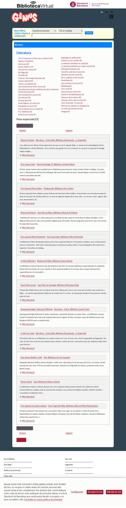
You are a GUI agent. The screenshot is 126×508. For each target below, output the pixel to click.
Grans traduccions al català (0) (30, 109)
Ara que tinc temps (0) (27, 70)
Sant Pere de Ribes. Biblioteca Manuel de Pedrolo (57, 213)
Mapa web (8, 476)
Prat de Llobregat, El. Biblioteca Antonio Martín (56, 164)
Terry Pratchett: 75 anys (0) (72, 103)
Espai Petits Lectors (28, 285)
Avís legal (7, 465)
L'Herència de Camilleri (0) (71, 60)
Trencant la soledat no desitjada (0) (75, 106)
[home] (24, 17)
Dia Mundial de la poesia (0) (29, 95)
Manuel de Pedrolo (28, 213)
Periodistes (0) (66, 80)
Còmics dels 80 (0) (25, 81)
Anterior (22, 131)
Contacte (68, 470)
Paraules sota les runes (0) (71, 75)
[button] (112, 17)
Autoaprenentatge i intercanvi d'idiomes (37, 309)
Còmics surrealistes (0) (27, 84)
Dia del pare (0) (24, 97)
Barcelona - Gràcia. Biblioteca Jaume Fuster (71, 309)
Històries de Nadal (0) (26, 115)
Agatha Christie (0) (25, 61)
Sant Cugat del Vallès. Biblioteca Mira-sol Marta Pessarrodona (73, 406)
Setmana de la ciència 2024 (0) (73, 100)
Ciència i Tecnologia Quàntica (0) (31, 78)
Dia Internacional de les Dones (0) (31, 87)
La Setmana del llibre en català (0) (74, 63)
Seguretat (69, 465)
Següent (69, 131)
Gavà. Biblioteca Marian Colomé (46, 382)
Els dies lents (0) (24, 100)
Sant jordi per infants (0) (71, 92)
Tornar (21, 440)
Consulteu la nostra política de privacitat (43, 500)
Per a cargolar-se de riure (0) (72, 78)
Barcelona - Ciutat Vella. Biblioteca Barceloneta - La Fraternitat (61, 140)
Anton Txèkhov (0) (25, 67)
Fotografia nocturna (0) (27, 106)
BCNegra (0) (23, 72)
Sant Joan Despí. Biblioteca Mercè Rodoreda (65, 237)
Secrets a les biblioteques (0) (72, 94)
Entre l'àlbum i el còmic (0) (28, 103)
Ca (102, 12)
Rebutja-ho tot (114, 492)
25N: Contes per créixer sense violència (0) (35, 58)
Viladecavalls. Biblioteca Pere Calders (58, 188)
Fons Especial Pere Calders (31, 188)
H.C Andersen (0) (25, 112)
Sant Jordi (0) (66, 89)
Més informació (28, 155)
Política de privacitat (12, 470)
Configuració (77, 492)
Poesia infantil (26, 382)
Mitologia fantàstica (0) (70, 69)
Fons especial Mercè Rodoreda (33, 237)
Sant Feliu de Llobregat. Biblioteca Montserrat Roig (58, 285)
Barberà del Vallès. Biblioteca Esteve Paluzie (54, 261)
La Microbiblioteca (28, 261)
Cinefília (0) (22, 75)
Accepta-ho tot (95, 492)
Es (107, 12)
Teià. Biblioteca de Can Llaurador (57, 357)
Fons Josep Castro (28, 164)
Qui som (68, 459)
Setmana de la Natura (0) (71, 97)
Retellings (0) (66, 86)
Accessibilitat (9, 459)
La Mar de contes (27, 333)
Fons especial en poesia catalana (34, 406)
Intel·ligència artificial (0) (71, 58)
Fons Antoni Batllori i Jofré (31, 357)
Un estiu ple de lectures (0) (72, 109)
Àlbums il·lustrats (27, 140)
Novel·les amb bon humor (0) (73, 72)
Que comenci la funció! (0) (72, 83)
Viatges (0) (65, 111)
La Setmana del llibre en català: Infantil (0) (78, 66)
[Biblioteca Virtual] (35, 4)
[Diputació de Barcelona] (89, 4)
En (112, 12)
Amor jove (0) (23, 64)
